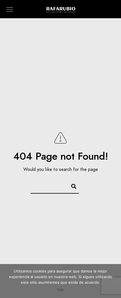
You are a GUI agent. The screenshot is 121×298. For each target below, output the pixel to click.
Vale (60, 289)
